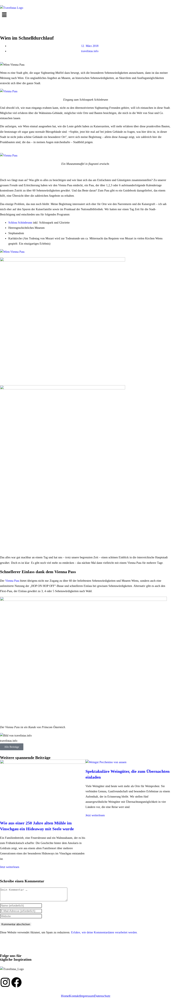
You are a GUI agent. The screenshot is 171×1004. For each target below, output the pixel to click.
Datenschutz (102, 996)
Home (65, 996)
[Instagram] (5, 982)
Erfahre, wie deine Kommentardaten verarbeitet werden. (104, 932)
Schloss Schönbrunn (20, 222)
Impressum (87, 996)
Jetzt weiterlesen (9, 867)
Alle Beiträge (11, 746)
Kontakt (74, 996)
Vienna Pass (12, 580)
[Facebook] (16, 982)
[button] (85, 15)
